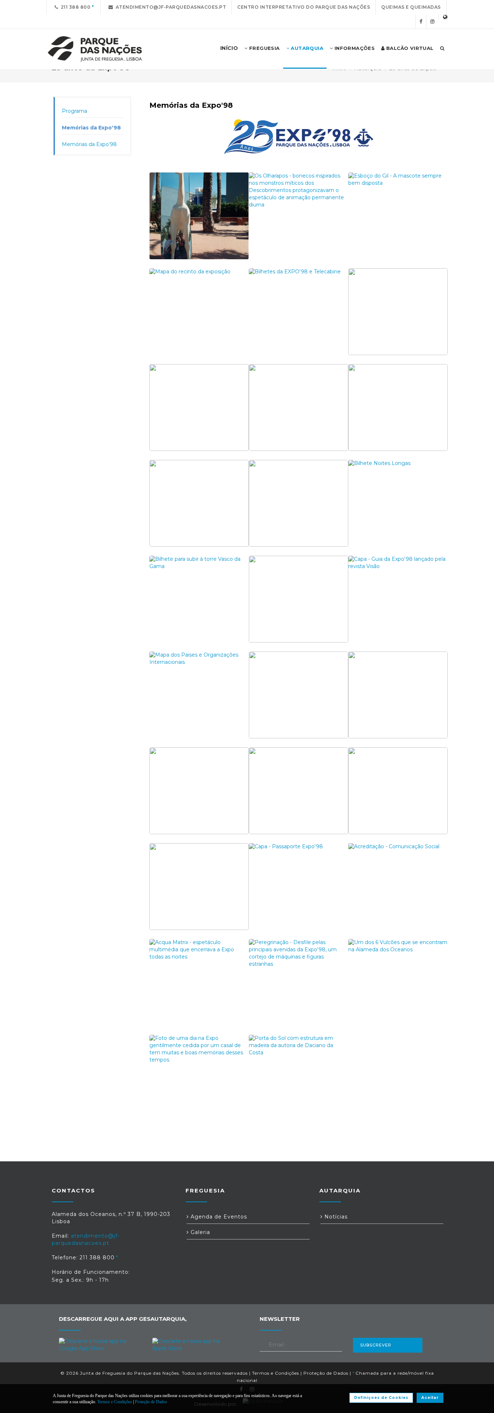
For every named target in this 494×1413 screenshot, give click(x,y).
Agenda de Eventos (218, 1216)
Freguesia (264, 48)
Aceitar (430, 1397)
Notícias (335, 1216)
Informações (354, 48)
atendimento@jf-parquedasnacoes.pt (169, 7)
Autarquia (306, 48)
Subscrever (375, 1345)
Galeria (199, 1232)
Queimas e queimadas (411, 7)
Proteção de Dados (325, 1373)
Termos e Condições (275, 1373)
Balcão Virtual (409, 48)
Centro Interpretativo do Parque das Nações (303, 7)
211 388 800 (74, 7)
